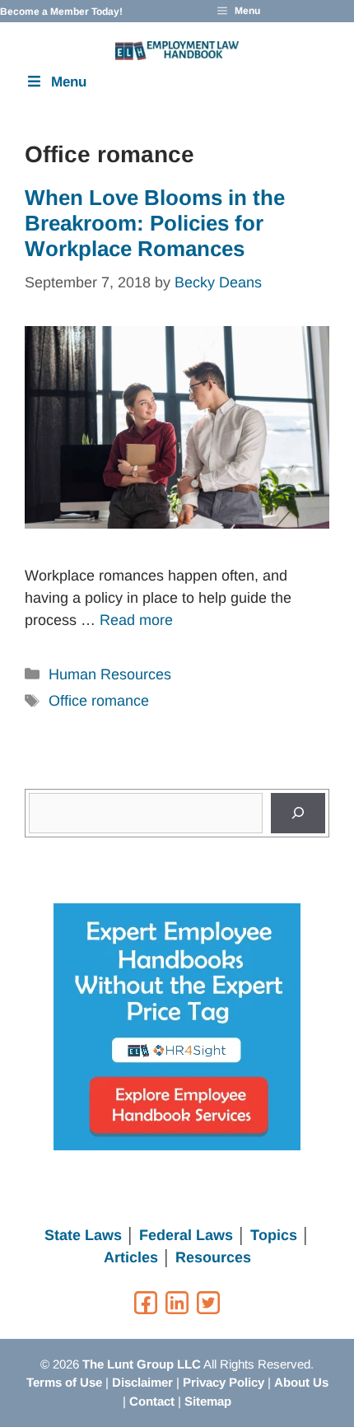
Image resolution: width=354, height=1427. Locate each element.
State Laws (83, 1235)
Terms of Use (64, 1382)
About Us (301, 1382)
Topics (273, 1235)
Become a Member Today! (61, 11)
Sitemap (207, 1401)
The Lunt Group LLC (141, 1364)
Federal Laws (186, 1235)
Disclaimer (142, 1382)
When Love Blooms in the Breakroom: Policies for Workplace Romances (155, 223)
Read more (136, 620)
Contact (152, 1401)
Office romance (99, 701)
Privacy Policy (223, 1382)
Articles (131, 1257)
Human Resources (110, 674)
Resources (213, 1257)
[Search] (298, 813)
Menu (68, 82)
